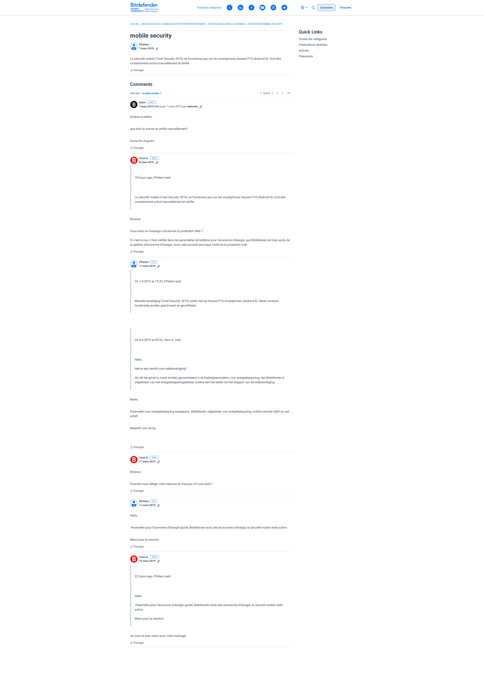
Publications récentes (313, 44)
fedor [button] (142, 102)
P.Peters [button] (144, 44)
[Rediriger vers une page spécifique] (288, 93)
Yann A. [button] (143, 158)
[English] (144, 7)
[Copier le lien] (157, 48)
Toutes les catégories (313, 39)
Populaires (306, 56)
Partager (137, 70)
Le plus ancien (150, 93)
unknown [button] (192, 106)
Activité (304, 50)
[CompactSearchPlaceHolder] (313, 7)
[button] (134, 46)
